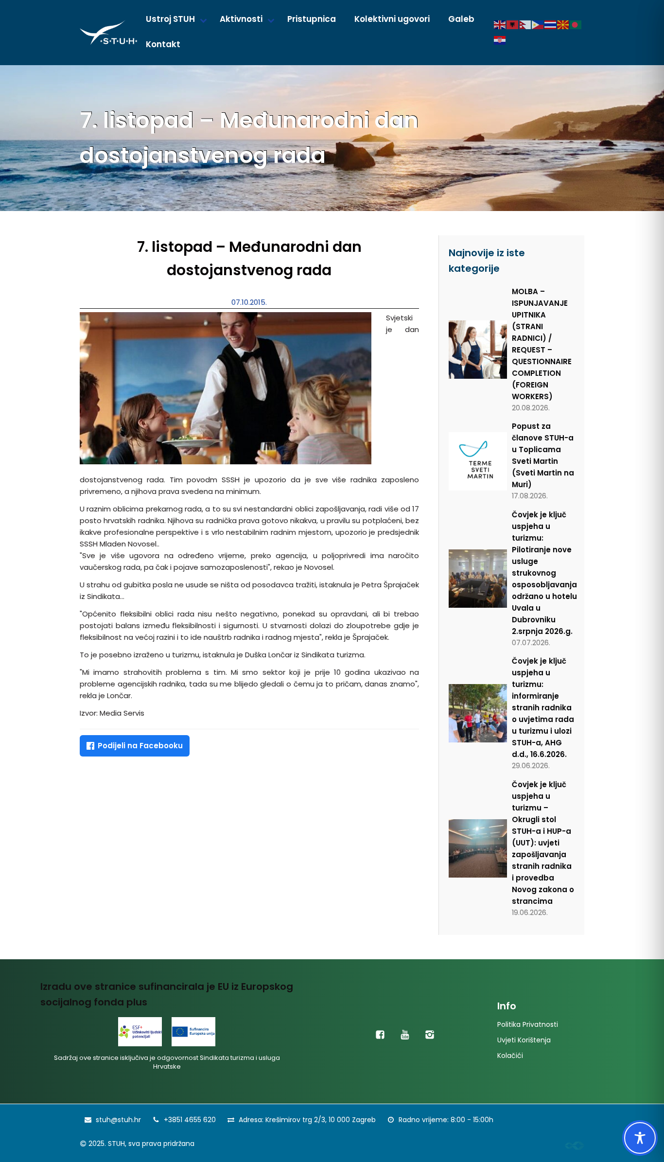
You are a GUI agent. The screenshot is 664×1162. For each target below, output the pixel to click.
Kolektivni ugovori (392, 19)
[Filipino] (538, 24)
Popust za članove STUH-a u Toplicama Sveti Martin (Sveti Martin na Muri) (543, 455)
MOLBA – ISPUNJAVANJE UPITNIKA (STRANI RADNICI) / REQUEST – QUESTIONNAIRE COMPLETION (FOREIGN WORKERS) (542, 344)
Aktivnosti (241, 19)
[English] (500, 24)
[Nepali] (525, 24)
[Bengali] (576, 24)
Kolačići (510, 1055)
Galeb (461, 19)
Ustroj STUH (170, 19)
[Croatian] (500, 40)
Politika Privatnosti (527, 1024)
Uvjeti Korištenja (524, 1040)
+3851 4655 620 (190, 1120)
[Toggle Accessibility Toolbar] (640, 1138)
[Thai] (550, 24)
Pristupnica (311, 19)
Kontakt (163, 44)
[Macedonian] (563, 24)
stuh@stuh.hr (118, 1120)
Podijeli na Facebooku (140, 745)
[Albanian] (513, 24)
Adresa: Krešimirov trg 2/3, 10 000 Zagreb (307, 1120)
